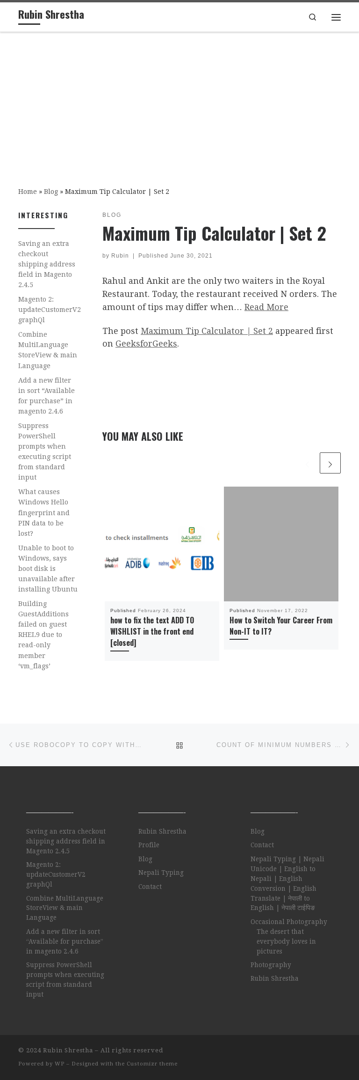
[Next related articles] (330, 462)
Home (27, 191)
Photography (271, 965)
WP (60, 1064)
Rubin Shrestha (162, 831)
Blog (51, 191)
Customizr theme (152, 1064)
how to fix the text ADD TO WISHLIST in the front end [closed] (152, 631)
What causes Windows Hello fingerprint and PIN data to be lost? (44, 512)
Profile (148, 845)
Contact (150, 886)
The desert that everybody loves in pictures (286, 941)
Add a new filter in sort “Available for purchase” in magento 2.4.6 (46, 396)
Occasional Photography (289, 921)
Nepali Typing (161, 872)
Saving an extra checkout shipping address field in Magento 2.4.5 (46, 264)
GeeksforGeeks (146, 343)
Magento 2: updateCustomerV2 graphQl (49, 310)
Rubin (120, 255)
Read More (266, 307)
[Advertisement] (179, 102)
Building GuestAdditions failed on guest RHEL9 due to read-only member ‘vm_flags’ (43, 635)
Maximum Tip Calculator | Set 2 (207, 331)
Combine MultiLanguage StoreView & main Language (47, 350)
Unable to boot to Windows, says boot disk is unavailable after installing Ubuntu (48, 568)
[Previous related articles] (307, 462)
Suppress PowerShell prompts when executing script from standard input (44, 451)
